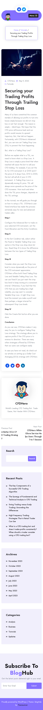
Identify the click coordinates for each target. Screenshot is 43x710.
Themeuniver (23, 705)
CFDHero (21, 403)
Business (12, 626)
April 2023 (13, 595)
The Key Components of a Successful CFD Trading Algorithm (20, 488)
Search (10, 450)
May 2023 (13, 590)
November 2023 (15, 561)
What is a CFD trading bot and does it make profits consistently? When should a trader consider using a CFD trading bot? (23, 531)
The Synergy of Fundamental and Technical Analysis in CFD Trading (23, 498)
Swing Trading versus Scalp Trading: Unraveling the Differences (20, 507)
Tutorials (24, 30)
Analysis (12, 622)
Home (16, 30)
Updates (12, 636)
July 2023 (13, 581)
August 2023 (14, 576)
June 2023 (13, 585)
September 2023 (16, 571)
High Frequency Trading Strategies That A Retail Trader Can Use (22, 518)
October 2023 (15, 566)
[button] (33, 16)
